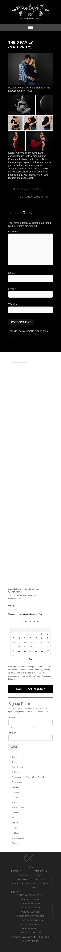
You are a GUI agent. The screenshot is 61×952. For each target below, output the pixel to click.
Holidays (15, 792)
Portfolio (16, 871)
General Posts (30, 888)
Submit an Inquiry (30, 941)
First (10, 727)
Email (12, 289)
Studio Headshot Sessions (30, 916)
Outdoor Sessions (30, 912)
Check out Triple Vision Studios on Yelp (25, 614)
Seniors (15, 823)
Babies (14, 757)
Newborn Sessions (30, 904)
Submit (14, 747)
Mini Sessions (18, 807)
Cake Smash (17, 767)
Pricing (15, 892)
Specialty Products (30, 929)
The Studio (43, 937)
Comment (14, 231)
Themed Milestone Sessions (30, 895)
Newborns (16, 813)
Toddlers (15, 833)
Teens (14, 828)
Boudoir (15, 762)
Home (30, 867)
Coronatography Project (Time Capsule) (28, 777)
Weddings (16, 843)
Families (15, 787)
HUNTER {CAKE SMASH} (25, 189)
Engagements (17, 782)
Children (15, 772)
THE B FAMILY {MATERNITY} (33, 197)
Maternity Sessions (30, 899)
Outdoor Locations (22, 937)
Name (12, 273)
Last (34, 727)
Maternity (16, 802)
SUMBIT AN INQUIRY (30, 688)
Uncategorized (18, 838)
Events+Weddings (31, 920)
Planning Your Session (30, 933)
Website (12, 304)
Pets (14, 818)
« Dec (29, 659)
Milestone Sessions (30, 908)
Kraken (15, 797)
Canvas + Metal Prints (30, 924)
